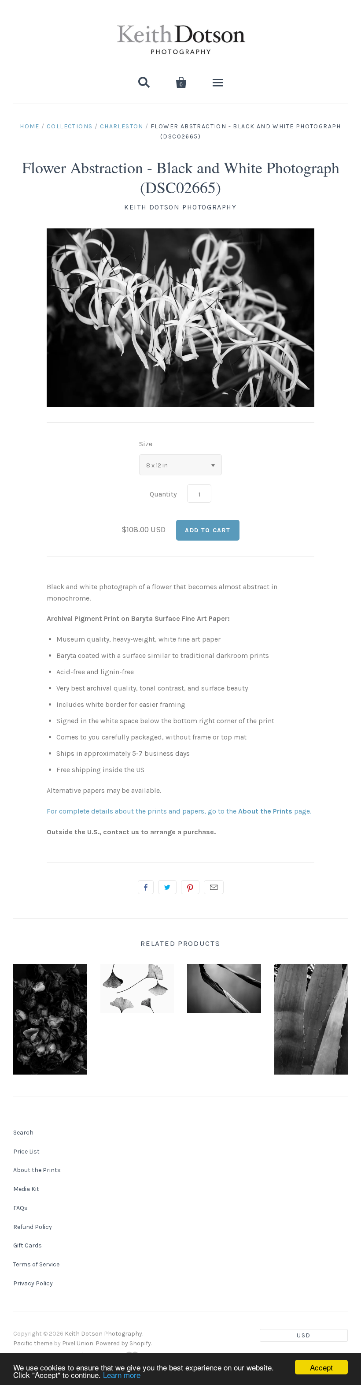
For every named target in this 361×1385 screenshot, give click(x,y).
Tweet (167, 887)
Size (145, 444)
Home (30, 126)
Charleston (122, 126)
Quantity (163, 494)
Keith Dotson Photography (180, 207)
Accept (321, 1367)
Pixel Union (77, 1343)
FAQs (20, 1208)
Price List (26, 1151)
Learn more (121, 1374)
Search (23, 1132)
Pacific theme (32, 1343)
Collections (69, 126)
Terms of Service (36, 1264)
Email (214, 887)
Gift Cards (27, 1245)
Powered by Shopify (123, 1343)
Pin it (190, 887)
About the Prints (37, 1170)
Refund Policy (32, 1227)
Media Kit (26, 1189)
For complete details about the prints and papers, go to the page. (179, 811)
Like (146, 887)
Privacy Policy (33, 1283)
